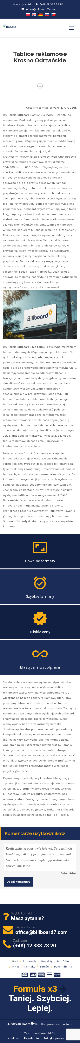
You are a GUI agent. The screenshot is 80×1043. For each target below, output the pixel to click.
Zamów (44, 966)
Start (14, 961)
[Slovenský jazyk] (47, 14)
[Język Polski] (27, 14)
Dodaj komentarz (18, 881)
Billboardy (30, 961)
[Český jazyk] (53, 14)
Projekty (46, 961)
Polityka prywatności (57, 1038)
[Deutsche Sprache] (40, 14)
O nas (16, 966)
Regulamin (31, 1038)
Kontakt (29, 966)
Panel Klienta (63, 966)
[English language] (34, 14)
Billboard (25, 1024)
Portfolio (63, 961)
